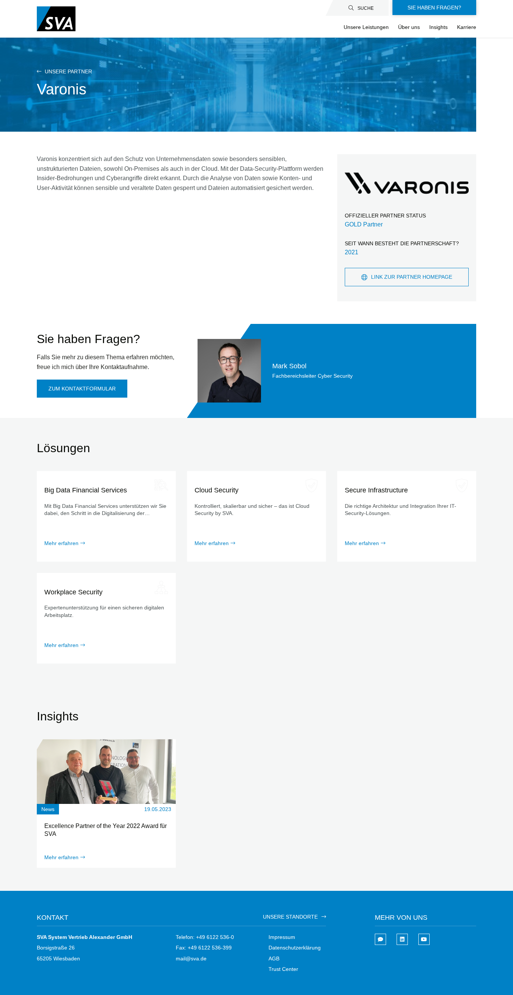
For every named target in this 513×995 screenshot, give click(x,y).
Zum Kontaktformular (82, 389)
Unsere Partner (67, 71)
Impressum (282, 937)
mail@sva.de (191, 959)
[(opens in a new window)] (402, 939)
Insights (438, 27)
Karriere (466, 27)
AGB (274, 959)
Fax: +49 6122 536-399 (204, 948)
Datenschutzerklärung (295, 948)
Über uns (409, 27)
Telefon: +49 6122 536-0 (205, 937)
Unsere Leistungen (366, 27)
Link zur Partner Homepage (411, 277)
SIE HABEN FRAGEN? (434, 8)
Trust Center (283, 969)
